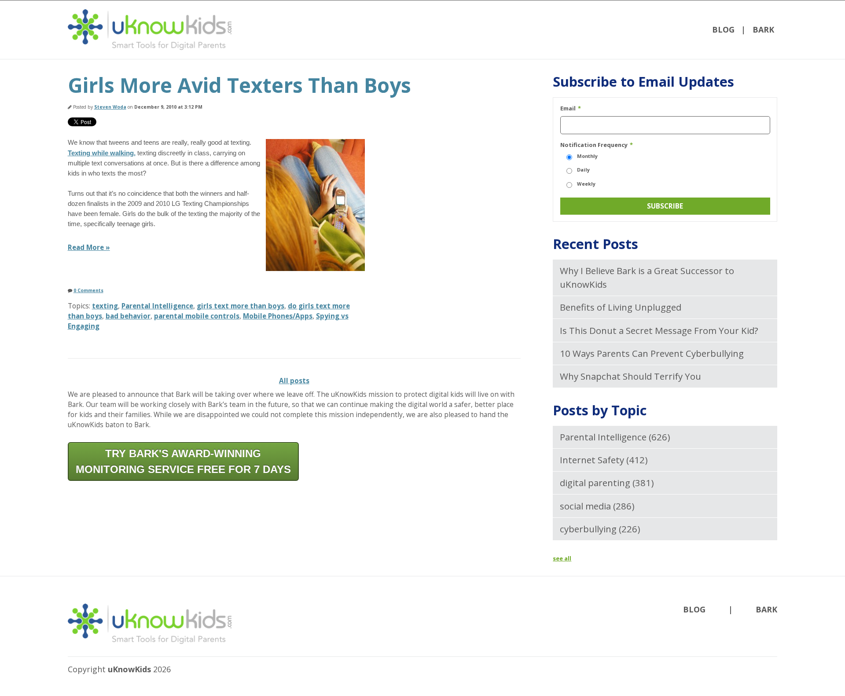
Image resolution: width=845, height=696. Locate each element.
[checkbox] (665, 170)
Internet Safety (604, 460)
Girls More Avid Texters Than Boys (239, 85)
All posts (294, 380)
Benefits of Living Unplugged (620, 307)
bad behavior (128, 316)
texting (105, 306)
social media (597, 506)
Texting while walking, (102, 153)
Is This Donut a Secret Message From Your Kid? (659, 330)
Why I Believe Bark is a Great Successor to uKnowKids (647, 277)
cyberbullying (600, 529)
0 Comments (88, 290)
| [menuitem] (743, 29)
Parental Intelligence (157, 306)
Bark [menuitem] (763, 29)
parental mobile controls (196, 316)
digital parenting (607, 482)
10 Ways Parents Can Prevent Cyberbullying (652, 353)
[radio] (665, 156)
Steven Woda (110, 107)
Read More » (89, 247)
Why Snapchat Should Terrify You (630, 376)
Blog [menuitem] (723, 29)
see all (562, 558)
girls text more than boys (240, 306)
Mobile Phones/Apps (277, 316)
